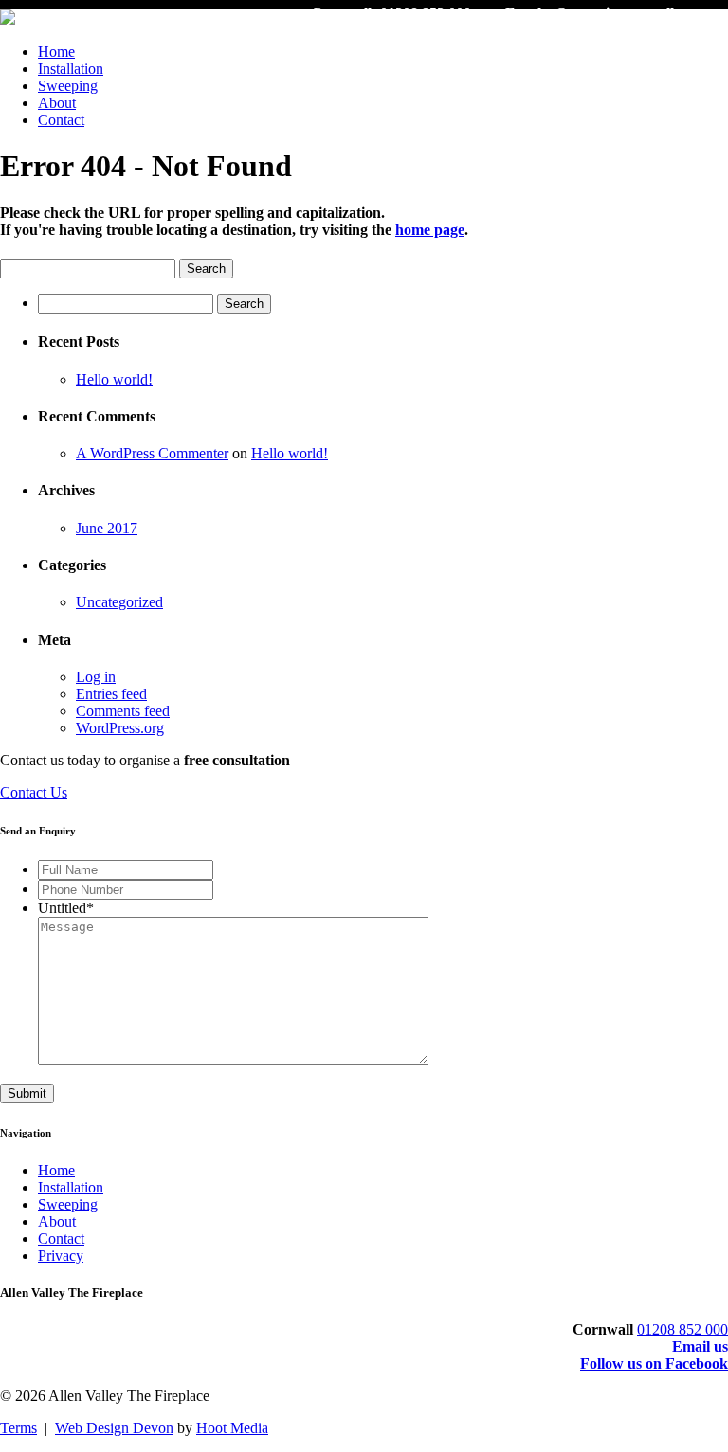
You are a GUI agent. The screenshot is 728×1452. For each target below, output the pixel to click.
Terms (18, 1428)
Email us (700, 1346)
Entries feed (111, 694)
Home (56, 52)
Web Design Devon (114, 1428)
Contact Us (33, 792)
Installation (70, 69)
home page (429, 230)
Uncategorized (119, 602)
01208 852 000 (682, 1329)
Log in (96, 677)
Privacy (60, 1255)
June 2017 (106, 528)
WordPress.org (120, 728)
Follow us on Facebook (654, 1363)
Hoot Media (232, 1428)
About (57, 103)
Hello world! (114, 379)
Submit (27, 1093)
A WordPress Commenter (152, 453)
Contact (61, 120)
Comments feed (123, 711)
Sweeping (68, 86)
